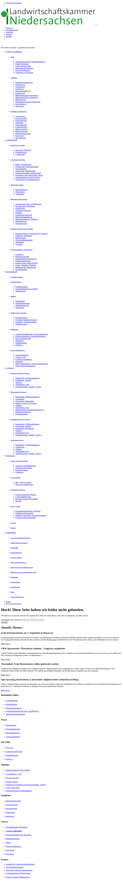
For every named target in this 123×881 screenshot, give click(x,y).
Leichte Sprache (12, 805)
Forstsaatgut (20, 301)
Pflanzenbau (20, 192)
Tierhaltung (19, 194)
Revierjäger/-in (21, 104)
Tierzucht (18, 244)
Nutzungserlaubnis (13, 737)
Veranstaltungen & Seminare (16, 827)
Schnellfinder (11, 533)
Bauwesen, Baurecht (23, 150)
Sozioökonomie (21, 270)
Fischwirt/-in (20, 85)
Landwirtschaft (21, 127)
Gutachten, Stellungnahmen (25, 322)
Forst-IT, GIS (20, 357)
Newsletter (10, 854)
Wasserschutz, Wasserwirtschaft (27, 180)
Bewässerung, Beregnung (25, 206)
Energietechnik (21, 152)
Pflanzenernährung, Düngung (26, 219)
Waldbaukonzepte (22, 305)
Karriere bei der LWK (14, 751)
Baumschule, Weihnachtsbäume (27, 378)
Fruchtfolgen (20, 208)
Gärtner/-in (19, 89)
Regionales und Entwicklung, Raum (29, 175)
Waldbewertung (21, 324)
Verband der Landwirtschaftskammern (20, 864)
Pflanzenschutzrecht (23, 412)
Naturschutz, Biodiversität (25, 171)
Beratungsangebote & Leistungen (18, 835)
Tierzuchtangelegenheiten (15, 714)
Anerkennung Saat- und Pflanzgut (28, 204)
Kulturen (18, 213)
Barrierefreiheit (11, 809)
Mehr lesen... (6, 644)
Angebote (9, 32)
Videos (8, 843)
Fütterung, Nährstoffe (23, 236)
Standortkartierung (22, 303)
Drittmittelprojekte (13, 839)
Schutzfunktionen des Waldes (26, 289)
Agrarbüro (19, 254)
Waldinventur (20, 291)
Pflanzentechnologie (23, 134)
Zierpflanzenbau (21, 414)
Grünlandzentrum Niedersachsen (18, 873)
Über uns (9, 28)
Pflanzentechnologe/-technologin (27, 102)
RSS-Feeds (10, 850)
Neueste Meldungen (13, 846)
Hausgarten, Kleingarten (24, 401)
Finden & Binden (22, 64)
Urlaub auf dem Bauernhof (25, 518)
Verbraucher (10, 456)
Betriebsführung (21, 190)
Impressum (10, 816)
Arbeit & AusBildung (14, 52)
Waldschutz (19, 308)
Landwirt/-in (20, 93)
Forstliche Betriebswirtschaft (26, 320)
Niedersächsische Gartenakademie (19, 791)
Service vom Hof (12, 778)
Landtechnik (20, 154)
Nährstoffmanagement (23, 217)
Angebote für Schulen (23, 468)
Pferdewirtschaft (21, 131)
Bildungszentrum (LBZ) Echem (18, 770)
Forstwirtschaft (21, 121)
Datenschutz (10, 812)
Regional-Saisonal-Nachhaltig (26, 499)
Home (8, 602)
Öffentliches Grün (22, 385)
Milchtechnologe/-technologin (26, 95)
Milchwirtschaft (21, 129)
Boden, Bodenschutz (23, 164)
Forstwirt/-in (20, 87)
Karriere (9, 34)
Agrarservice (20, 116)
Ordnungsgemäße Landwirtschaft (28, 173)
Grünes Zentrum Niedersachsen (18, 877)
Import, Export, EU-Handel (25, 403)
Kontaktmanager (12, 755)
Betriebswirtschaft (22, 257)
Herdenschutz (20, 238)
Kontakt (9, 37)
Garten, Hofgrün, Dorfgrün (25, 265)
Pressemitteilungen (13, 733)
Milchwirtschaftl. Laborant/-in (26, 98)
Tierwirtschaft (20, 138)
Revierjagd (19, 136)
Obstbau (18, 382)
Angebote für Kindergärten (25, 466)
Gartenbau (19, 123)
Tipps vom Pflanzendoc (24, 485)
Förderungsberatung (23, 261)
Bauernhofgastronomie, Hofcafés (27, 511)
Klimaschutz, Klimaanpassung (26, 167)
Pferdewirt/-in (20, 100)
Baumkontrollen (21, 318)
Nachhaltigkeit (20, 169)
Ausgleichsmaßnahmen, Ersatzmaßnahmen (31, 334)
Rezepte (18, 501)
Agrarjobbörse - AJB (14, 774)
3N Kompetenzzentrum (15, 867)
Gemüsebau (19, 399)
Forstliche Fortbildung (23, 359)
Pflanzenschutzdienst (14, 708)
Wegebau (18, 345)
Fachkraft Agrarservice (24, 82)
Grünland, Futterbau (23, 211)
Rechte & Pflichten (22, 70)
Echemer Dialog (21, 470)
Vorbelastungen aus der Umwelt (27, 177)
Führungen (19, 472)
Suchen (4, 622)
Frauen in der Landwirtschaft (26, 263)
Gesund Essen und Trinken (25, 495)
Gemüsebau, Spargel (23, 380)
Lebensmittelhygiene (23, 497)
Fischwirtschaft (21, 118)
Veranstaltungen (12, 30)
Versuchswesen (21, 223)
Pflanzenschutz (21, 221)
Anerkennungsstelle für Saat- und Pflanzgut (22, 711)
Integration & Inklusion (24, 68)
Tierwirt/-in (19, 106)
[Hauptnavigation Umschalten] (97, 24)
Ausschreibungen (22, 355)
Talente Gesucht (12, 782)
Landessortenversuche (23, 215)
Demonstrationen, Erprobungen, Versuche (31, 234)
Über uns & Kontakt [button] (13, 3)
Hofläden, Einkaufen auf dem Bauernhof (30, 515)
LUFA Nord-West (12, 788)
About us (9, 759)
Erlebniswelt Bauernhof (24, 513)
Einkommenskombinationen (26, 259)
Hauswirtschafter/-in (23, 91)
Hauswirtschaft (21, 125)
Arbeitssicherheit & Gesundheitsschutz (30, 62)
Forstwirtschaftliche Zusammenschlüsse (30, 336)
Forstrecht (19, 362)
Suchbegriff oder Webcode (11, 620)
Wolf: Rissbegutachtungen (25, 366)
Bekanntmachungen (13, 801)
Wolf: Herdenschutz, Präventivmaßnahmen (31, 364)
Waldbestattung (21, 343)
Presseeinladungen (13, 729)
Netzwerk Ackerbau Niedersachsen (19, 870)
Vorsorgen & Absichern (24, 72)
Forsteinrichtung (21, 287)
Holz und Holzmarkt (23, 339)
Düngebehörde (11, 704)
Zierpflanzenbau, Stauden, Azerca (28, 387)
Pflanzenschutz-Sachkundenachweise (29, 410)
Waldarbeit (19, 341)
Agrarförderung (12, 701)
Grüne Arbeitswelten (23, 66)
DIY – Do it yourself (23, 482)
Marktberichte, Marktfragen (25, 267)
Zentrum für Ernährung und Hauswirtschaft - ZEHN (26, 785)
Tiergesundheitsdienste (24, 240)
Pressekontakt (11, 725)
